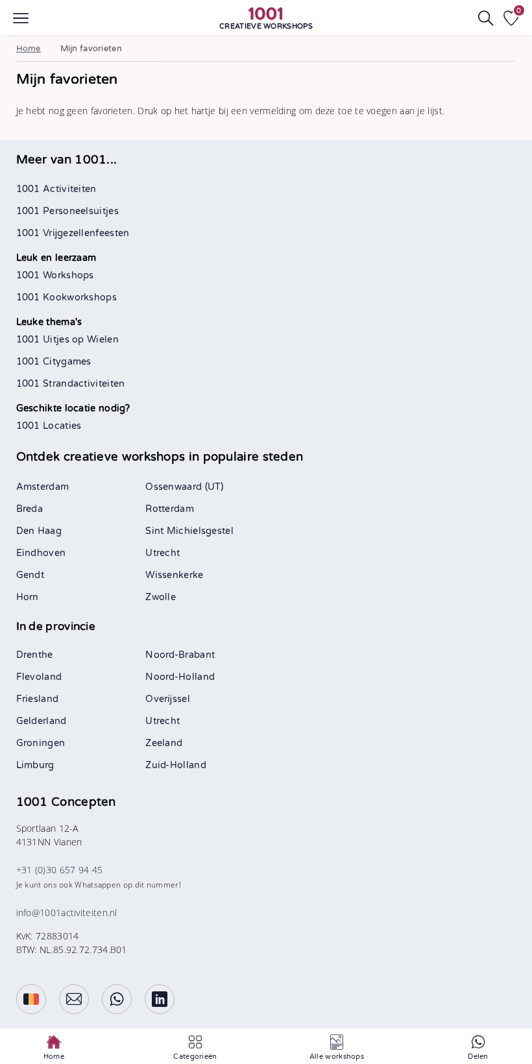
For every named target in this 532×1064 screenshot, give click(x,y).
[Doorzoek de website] (486, 18)
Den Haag (39, 531)
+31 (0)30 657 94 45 (59, 870)
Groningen (41, 743)
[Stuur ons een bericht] (74, 999)
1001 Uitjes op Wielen (67, 339)
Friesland (37, 699)
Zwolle (160, 597)
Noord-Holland (180, 677)
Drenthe (34, 654)
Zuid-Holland (175, 765)
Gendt (30, 575)
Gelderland (41, 721)
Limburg (35, 765)
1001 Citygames (53, 361)
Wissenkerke (174, 575)
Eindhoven (41, 553)
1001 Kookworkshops (66, 297)
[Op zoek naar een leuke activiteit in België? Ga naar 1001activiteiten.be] (31, 999)
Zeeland (163, 743)
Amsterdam (42, 486)
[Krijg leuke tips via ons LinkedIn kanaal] (160, 999)
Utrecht (162, 553)
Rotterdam (169, 508)
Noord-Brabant (180, 654)
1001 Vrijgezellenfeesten (73, 233)
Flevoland (39, 677)
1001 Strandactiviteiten (70, 383)
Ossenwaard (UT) (184, 486)
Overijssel (167, 699)
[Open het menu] (21, 18)
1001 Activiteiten (56, 189)
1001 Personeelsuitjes (67, 211)
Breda (29, 508)
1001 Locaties (49, 425)
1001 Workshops (55, 275)
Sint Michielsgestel (189, 531)
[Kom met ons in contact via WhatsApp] (117, 999)
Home (28, 48)
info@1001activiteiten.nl (66, 912)
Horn (27, 597)
